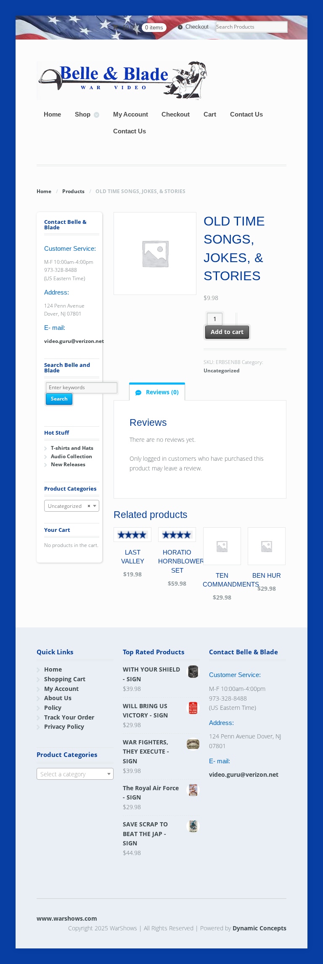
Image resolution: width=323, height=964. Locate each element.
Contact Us (246, 114)
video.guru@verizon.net (74, 341)
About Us (57, 698)
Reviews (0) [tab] (161, 392)
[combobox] (71, 506)
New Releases (68, 464)
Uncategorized (222, 370)
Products (73, 191)
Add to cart (227, 332)
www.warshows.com (67, 918)
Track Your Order (69, 717)
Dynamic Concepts (259, 928)
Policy (52, 708)
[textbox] (75, 774)
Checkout (197, 27)
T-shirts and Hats (72, 447)
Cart (210, 114)
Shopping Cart (64, 679)
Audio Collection (71, 456)
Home (52, 114)
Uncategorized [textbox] (69, 506)
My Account (130, 114)
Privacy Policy (64, 726)
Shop (82, 114)
